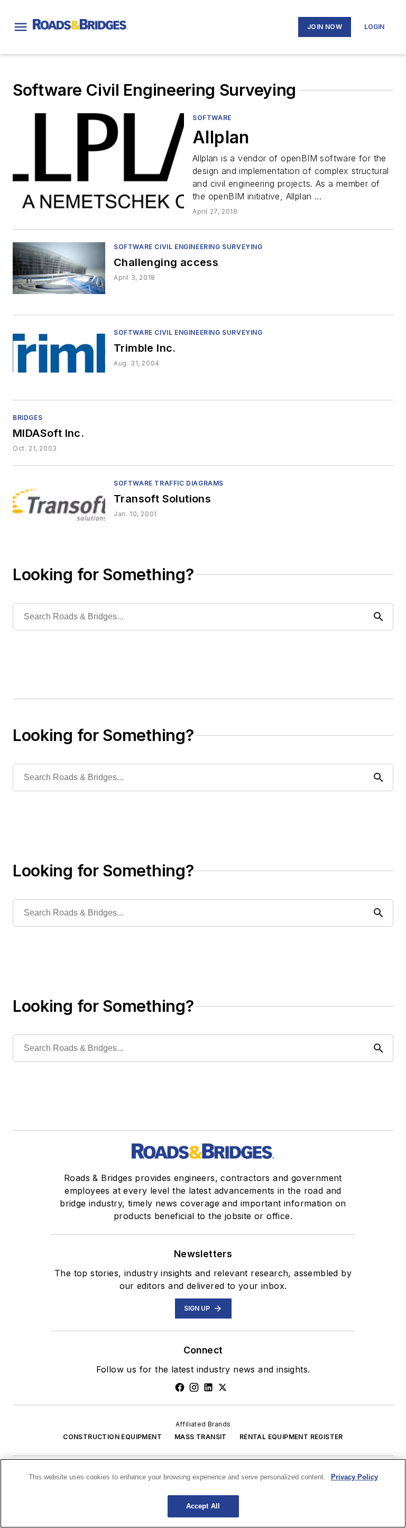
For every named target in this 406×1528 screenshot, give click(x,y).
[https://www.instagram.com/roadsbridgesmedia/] (194, 1387)
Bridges (27, 418)
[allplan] (98, 160)
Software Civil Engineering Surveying (188, 247)
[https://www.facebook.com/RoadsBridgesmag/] (179, 1387)
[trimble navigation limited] (59, 353)
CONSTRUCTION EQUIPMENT (112, 1437)
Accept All (203, 1506)
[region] (203, 1493)
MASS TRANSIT (200, 1437)
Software (212, 118)
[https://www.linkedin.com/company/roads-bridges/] (208, 1387)
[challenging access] (59, 268)
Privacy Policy (354, 1477)
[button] (21, 27)
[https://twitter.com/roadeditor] (222, 1387)
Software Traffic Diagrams (169, 483)
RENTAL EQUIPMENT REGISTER (291, 1437)
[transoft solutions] (59, 504)
